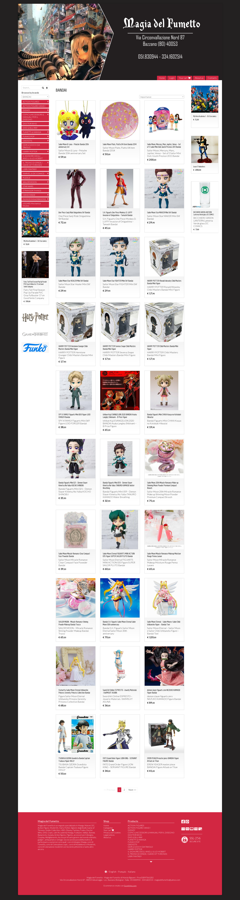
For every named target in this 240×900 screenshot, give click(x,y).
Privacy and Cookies (112, 832)
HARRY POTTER (30, 151)
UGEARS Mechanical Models (32, 204)
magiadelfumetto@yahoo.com (167, 880)
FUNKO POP (28, 136)
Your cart (183, 78)
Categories (108, 828)
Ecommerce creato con (120, 885)
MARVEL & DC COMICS (33, 173)
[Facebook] (183, 822)
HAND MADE (29, 195)
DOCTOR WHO (30, 123)
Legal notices (109, 835)
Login (171, 78)
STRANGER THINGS (32, 190)
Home (162, 78)
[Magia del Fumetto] (120, 42)
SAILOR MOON (30, 182)
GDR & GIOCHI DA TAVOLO (31, 146)
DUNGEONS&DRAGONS (34, 199)
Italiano (131, 871)
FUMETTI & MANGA (32, 132)
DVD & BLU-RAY (30, 128)
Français (122, 871)
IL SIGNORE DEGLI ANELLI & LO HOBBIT (33, 157)
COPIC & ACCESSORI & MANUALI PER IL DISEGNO (33, 116)
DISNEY (26, 110)
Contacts (212, 78)
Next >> (132, 789)
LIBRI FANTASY (30, 169)
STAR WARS (28, 186)
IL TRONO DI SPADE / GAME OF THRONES (33, 163)
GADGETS (27, 140)
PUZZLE (26, 178)
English (112, 871)
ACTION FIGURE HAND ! (34, 106)
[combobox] (161, 97)
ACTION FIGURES (31, 102)
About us (199, 78)
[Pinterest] (187, 822)
